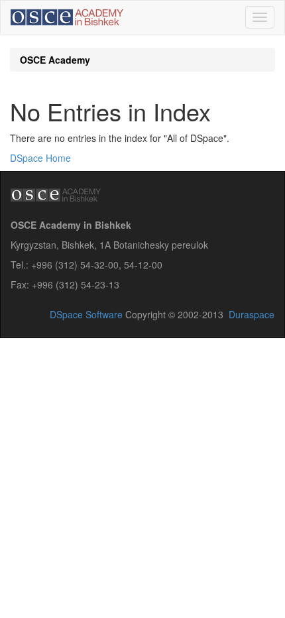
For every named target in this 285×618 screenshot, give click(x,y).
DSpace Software (86, 314)
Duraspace (251, 314)
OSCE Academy (55, 59)
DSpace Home (40, 157)
